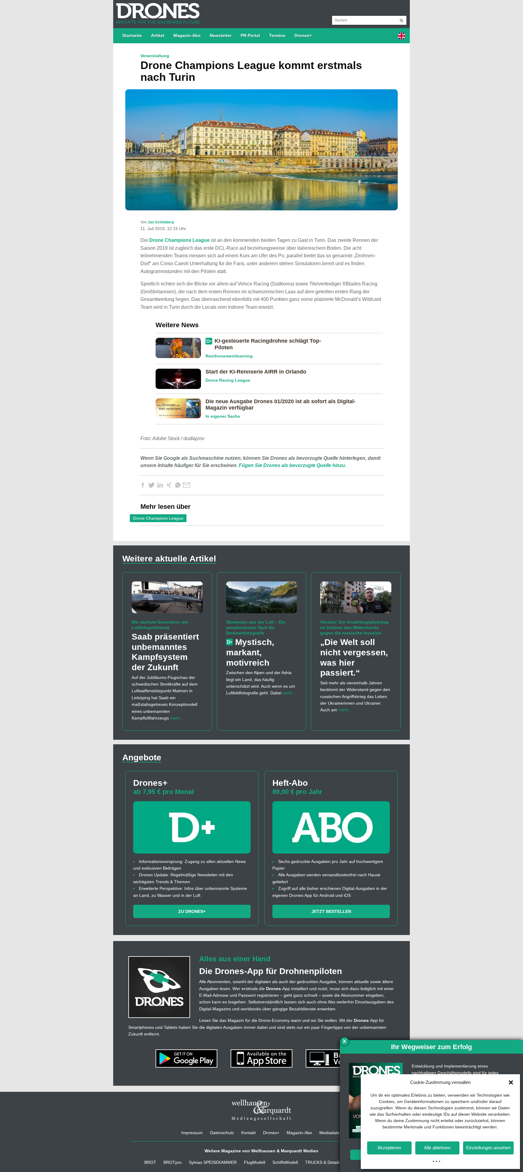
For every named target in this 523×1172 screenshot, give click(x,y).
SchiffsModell (285, 1162)
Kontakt (248, 1132)
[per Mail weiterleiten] (186, 485)
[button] (511, 1082)
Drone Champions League (179, 240)
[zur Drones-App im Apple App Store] (262, 1058)
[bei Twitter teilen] (151, 485)
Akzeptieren (389, 1147)
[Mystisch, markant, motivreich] (261, 600)
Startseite (132, 35)
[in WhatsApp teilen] (177, 485)
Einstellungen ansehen (488, 1147)
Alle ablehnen (437, 1147)
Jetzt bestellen (331, 911)
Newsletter (221, 35)
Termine (277, 35)
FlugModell (254, 1162)
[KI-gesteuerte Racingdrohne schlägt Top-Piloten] (181, 347)
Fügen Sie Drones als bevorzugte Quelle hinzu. (292, 465)
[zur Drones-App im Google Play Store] (187, 1058)
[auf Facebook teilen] (142, 485)
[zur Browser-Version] (336, 1058)
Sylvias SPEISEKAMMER (213, 1162)
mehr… (177, 718)
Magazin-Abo (187, 35)
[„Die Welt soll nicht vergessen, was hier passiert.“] (355, 600)
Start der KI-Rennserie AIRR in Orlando (256, 372)
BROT (150, 1162)
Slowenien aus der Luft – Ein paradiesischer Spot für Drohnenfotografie (255, 627)
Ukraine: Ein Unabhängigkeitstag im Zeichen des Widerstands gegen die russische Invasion (354, 627)
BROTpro (172, 1162)
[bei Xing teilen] (169, 485)
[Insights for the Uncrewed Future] (156, 10)
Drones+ (303, 35)
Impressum (192, 1132)
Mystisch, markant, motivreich (250, 652)
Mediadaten (330, 1132)
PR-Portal (250, 35)
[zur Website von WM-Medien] (261, 1110)
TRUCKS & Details (322, 1162)
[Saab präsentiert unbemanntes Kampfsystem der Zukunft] (167, 600)
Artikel (157, 35)
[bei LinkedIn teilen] (160, 485)
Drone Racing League (228, 380)
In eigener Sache (223, 416)
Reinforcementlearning (229, 356)
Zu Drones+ (192, 911)
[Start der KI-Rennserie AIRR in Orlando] (181, 378)
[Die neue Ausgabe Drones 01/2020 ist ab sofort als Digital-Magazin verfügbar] (181, 408)
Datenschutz (222, 1132)
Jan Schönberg (161, 222)
